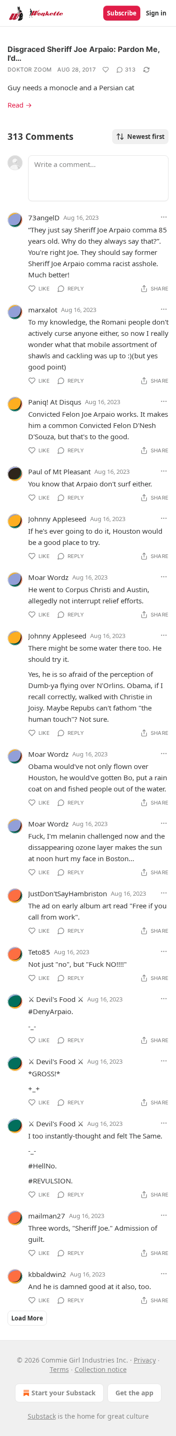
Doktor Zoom (30, 69)
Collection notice (101, 1369)
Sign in (156, 13)
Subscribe (122, 13)
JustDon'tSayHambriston (67, 893)
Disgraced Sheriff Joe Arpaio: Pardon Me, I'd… (84, 53)
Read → (20, 104)
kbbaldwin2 (47, 1274)
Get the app (134, 1392)
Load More (27, 1318)
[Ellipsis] (163, 217)
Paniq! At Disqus (54, 401)
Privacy (145, 1360)
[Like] (105, 69)
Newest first (146, 136)
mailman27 (46, 1215)
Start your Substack (63, 1392)
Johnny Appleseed (57, 518)
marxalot (42, 309)
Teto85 (39, 952)
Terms (59, 1369)
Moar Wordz (48, 577)
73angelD (44, 217)
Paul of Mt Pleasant (59, 471)
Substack (42, 1416)
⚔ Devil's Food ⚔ (56, 999)
